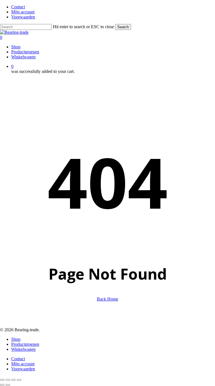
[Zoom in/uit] (2, 380)
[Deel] (13, 380)
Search (123, 27)
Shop (15, 339)
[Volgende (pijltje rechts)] (8, 385)
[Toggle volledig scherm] (8, 380)
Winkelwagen (23, 349)
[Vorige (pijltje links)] (2, 385)
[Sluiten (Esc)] (19, 380)
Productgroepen (25, 344)
